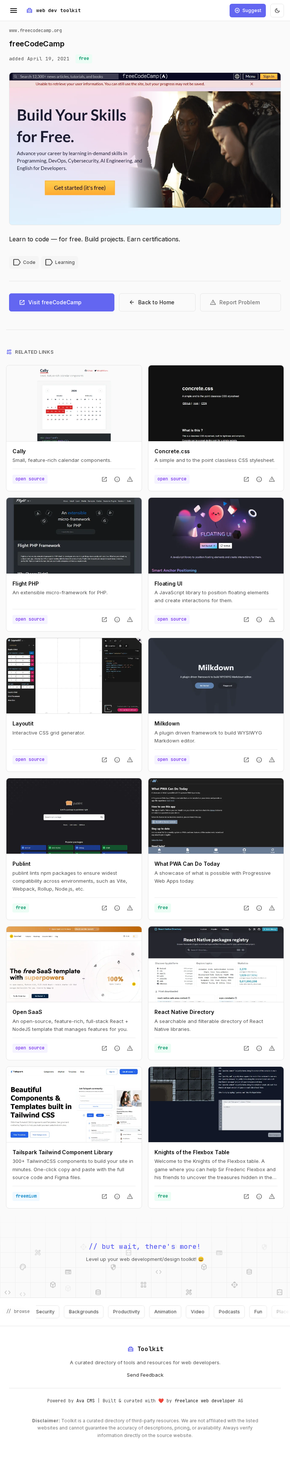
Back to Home (151, 302)
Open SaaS (27, 1012)
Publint (21, 863)
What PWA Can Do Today (187, 863)
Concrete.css (172, 451)
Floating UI (168, 583)
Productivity (106, 1311)
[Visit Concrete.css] (216, 403)
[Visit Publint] (74, 816)
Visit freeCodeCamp (50, 302)
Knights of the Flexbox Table (192, 1152)
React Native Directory (184, 1012)
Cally (19, 451)
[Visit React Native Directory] (216, 964)
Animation (145, 1311)
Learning (60, 262)
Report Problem (235, 302)
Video (178, 1311)
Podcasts (209, 1311)
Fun (238, 1311)
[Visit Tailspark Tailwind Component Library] (74, 1104)
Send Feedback (145, 1375)
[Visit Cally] (74, 403)
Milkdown (167, 723)
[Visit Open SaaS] (74, 964)
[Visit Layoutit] (74, 675)
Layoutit (23, 723)
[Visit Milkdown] (216, 675)
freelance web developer (204, 1401)
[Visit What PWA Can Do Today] (216, 816)
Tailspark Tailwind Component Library (62, 1152)
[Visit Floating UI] (216, 535)
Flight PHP (25, 583)
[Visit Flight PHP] (74, 535)
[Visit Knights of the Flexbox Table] (216, 1104)
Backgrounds (64, 1311)
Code (23, 262)
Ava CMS (85, 1401)
